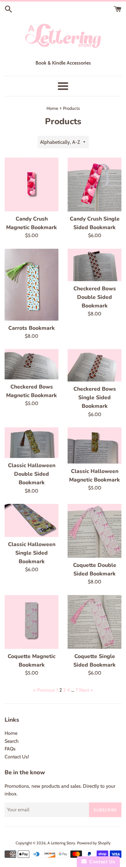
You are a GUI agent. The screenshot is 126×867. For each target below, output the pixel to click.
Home (11, 733)
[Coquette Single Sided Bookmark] (94, 622)
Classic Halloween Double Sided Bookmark (31, 474)
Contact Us (101, 861)
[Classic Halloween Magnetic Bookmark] (94, 445)
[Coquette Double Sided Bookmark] (94, 531)
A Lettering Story (61, 843)
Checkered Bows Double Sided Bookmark (94, 297)
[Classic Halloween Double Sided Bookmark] (31, 442)
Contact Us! (17, 757)
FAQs (10, 749)
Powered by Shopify (94, 843)
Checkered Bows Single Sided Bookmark (94, 397)
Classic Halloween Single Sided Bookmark (31, 553)
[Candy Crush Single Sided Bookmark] (94, 184)
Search (12, 741)
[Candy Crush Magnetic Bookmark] (31, 184)
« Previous (44, 690)
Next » (86, 690)
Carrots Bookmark (31, 328)
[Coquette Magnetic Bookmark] (31, 622)
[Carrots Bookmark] (31, 285)
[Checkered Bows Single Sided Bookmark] (94, 365)
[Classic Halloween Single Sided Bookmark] (31, 520)
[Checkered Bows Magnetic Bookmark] (31, 364)
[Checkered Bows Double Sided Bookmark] (94, 265)
